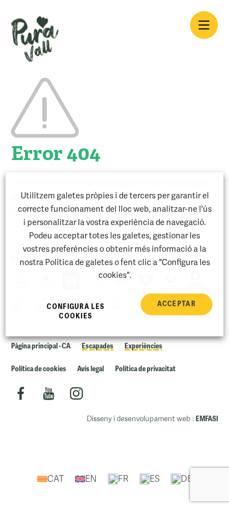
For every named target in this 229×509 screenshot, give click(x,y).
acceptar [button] (176, 304)
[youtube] (48, 395)
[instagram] (76, 395)
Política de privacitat (145, 369)
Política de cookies (38, 369)
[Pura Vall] (34, 39)
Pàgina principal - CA (41, 346)
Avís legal (90, 369)
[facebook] (21, 395)
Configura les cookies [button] (75, 312)
